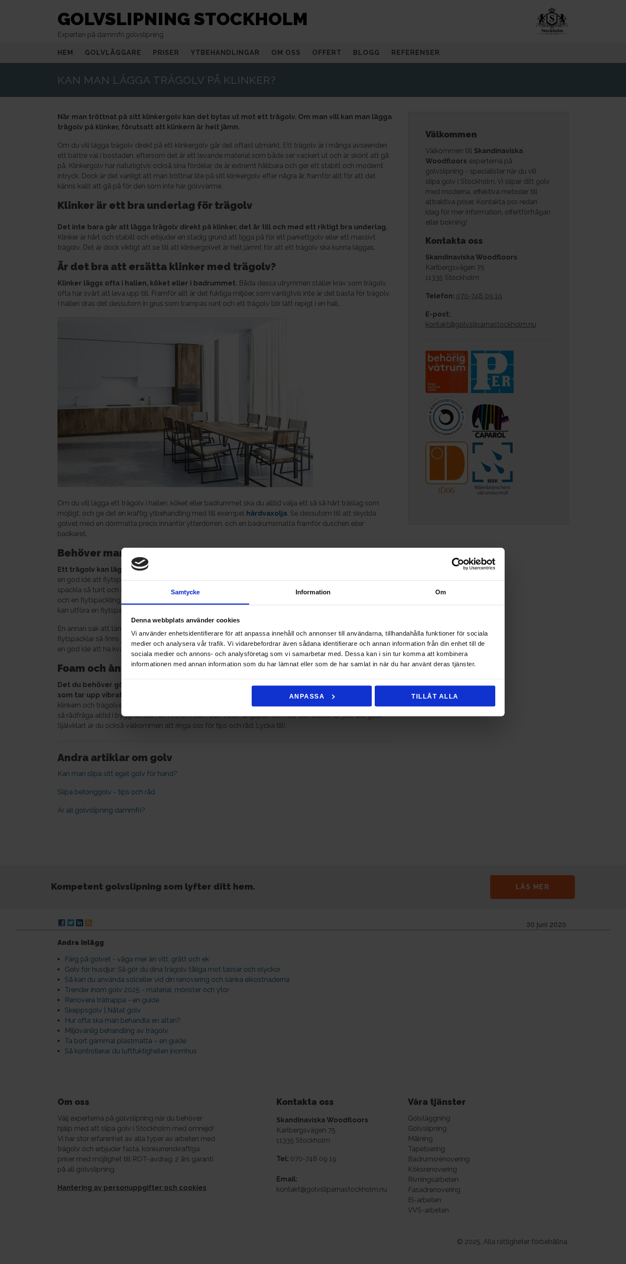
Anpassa (307, 695)
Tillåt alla (435, 695)
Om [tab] (440, 592)
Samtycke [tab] (185, 592)
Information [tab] (313, 592)
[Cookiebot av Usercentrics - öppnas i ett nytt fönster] (458, 564)
